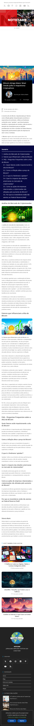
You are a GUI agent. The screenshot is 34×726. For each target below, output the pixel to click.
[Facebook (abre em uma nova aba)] (8, 6)
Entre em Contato (8, 682)
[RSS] (10, 666)
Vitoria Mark (24, 94)
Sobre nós (5, 685)
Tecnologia (26, 99)
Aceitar (12, 721)
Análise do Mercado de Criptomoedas (16, 154)
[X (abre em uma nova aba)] (4, 6)
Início (4, 676)
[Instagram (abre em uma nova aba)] (16, 6)
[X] (5, 661)
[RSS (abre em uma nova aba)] (28, 6)
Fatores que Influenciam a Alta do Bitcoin (17, 157)
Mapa (4, 688)
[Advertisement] (17, 48)
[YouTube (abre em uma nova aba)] (24, 6)
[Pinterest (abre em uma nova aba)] (12, 6)
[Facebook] (10, 661)
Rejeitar (22, 721)
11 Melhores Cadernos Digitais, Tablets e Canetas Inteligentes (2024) (17, 565)
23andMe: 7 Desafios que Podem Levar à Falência (17, 590)
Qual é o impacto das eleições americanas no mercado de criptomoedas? (15, 181)
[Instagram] (15, 661)
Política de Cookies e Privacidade (17, 717)
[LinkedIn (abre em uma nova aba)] (20, 6)
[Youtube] (5, 666)
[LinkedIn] (20, 661)
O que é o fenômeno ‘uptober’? (15, 176)
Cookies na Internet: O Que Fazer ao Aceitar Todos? (17, 615)
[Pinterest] (25, 661)
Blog (4, 679)
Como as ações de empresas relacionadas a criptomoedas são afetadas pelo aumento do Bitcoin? (15, 189)
